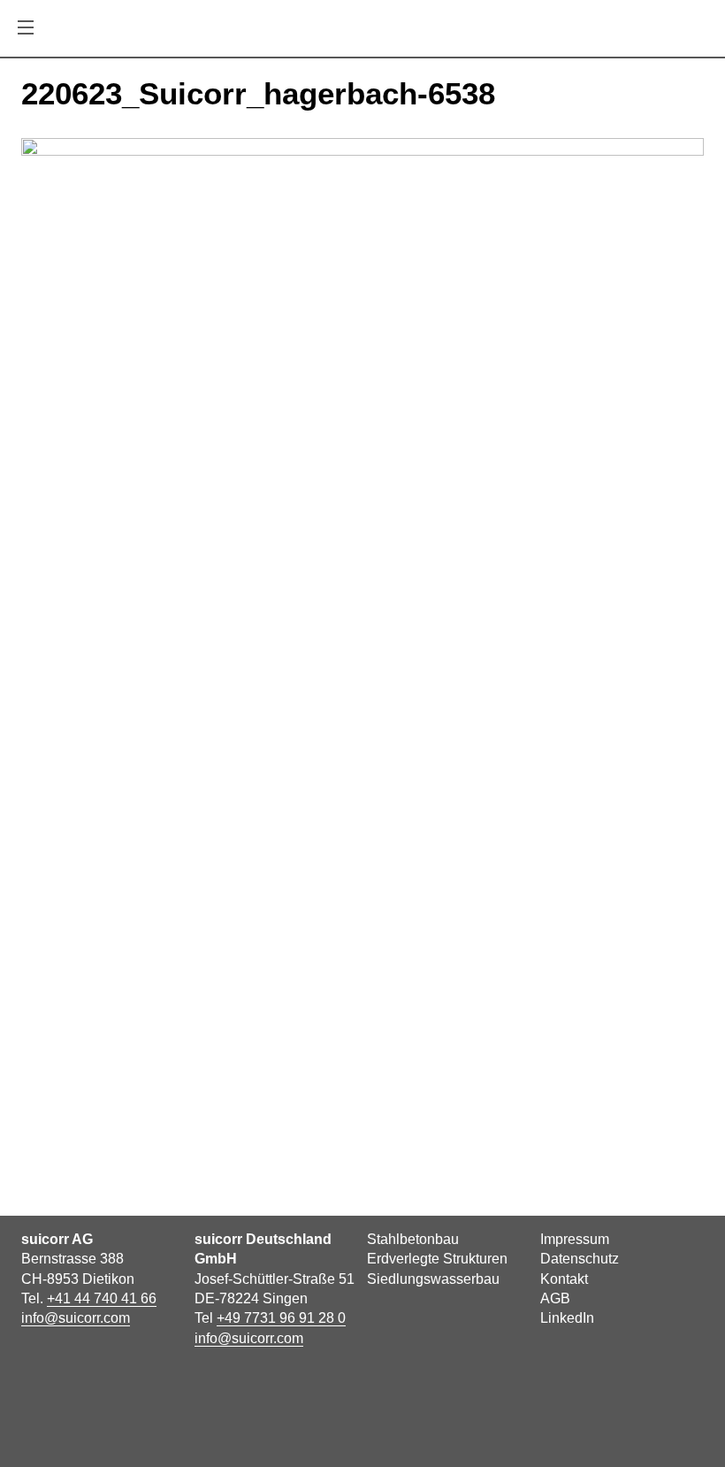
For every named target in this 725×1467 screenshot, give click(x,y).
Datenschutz (579, 1258)
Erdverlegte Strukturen (437, 1258)
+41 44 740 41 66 (101, 1298)
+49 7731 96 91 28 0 (281, 1317)
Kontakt (564, 1279)
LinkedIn (567, 1317)
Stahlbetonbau (413, 1239)
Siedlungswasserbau (433, 1279)
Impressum (574, 1239)
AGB (555, 1298)
